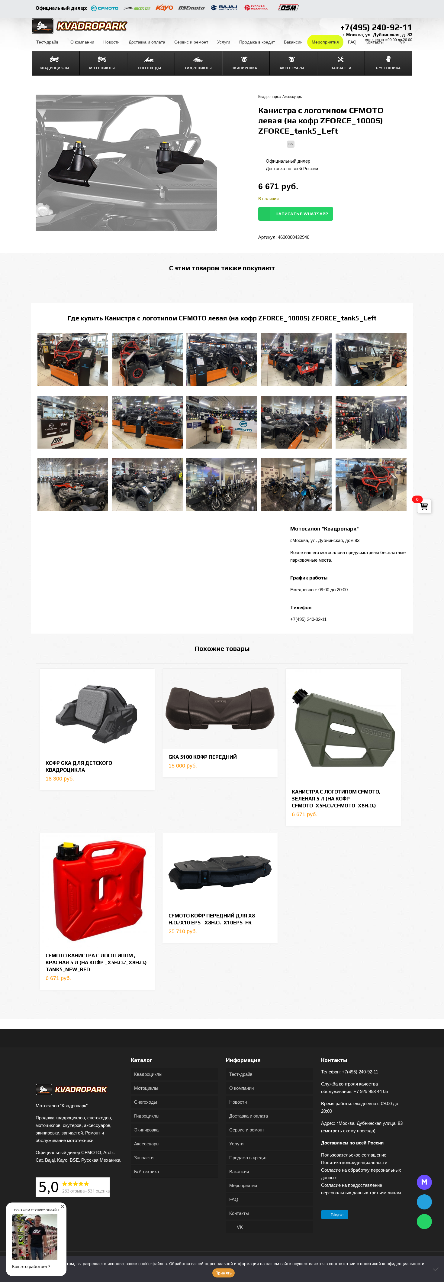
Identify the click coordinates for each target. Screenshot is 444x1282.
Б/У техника (146, 1171)
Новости (238, 1102)
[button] (62, 1206)
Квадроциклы (148, 1074)
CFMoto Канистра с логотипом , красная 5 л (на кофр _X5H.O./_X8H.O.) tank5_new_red (96, 962)
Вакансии (239, 1171)
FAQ (233, 1199)
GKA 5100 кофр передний (203, 757)
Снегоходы (145, 1102)
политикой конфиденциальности (392, 1263)
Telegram (337, 1214)
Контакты (239, 1213)
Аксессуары (292, 97)
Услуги (236, 1143)
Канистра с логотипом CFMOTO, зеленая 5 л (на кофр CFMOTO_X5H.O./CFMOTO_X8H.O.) (336, 799)
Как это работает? (31, 1266)
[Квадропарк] (79, 26)
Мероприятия (243, 1185)
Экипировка (146, 1129)
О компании (241, 1088)
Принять (223, 1273)
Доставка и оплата (248, 1115)
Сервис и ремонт (246, 1129)
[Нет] (436, 1269)
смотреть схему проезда (348, 1130)
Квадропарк (268, 97)
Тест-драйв (241, 1074)
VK (239, 1227)
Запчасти (143, 1157)
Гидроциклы (146, 1115)
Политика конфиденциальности (354, 1162)
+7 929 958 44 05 (371, 1091)
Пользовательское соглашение (353, 1154)
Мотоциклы (146, 1088)
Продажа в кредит (248, 1157)
